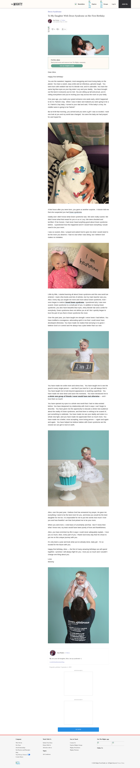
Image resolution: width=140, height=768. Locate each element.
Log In (114, 4)
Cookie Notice (19, 757)
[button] (63, 20)
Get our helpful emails (67, 66)
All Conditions (47, 754)
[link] (16, 4)
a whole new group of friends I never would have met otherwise (73, 396)
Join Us (125, 4)
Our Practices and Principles (23, 750)
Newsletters (81, 4)
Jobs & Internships (20, 747)
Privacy (119, 763)
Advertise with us (47, 747)
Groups (106, 4)
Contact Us (73, 742)
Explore (94, 4)
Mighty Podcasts (74, 750)
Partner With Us (47, 745)
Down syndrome (75, 212)
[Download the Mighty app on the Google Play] (119, 743)
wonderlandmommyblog (57, 662)
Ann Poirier (56, 20)
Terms (123, 763)
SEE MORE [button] (78, 729)
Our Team (18, 745)
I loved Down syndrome (74, 302)
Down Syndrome (54, 12)
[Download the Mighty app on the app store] (104, 743)
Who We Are (19, 742)
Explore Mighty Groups (76, 745)
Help (17, 752)
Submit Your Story (47, 742)
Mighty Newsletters (75, 747)
